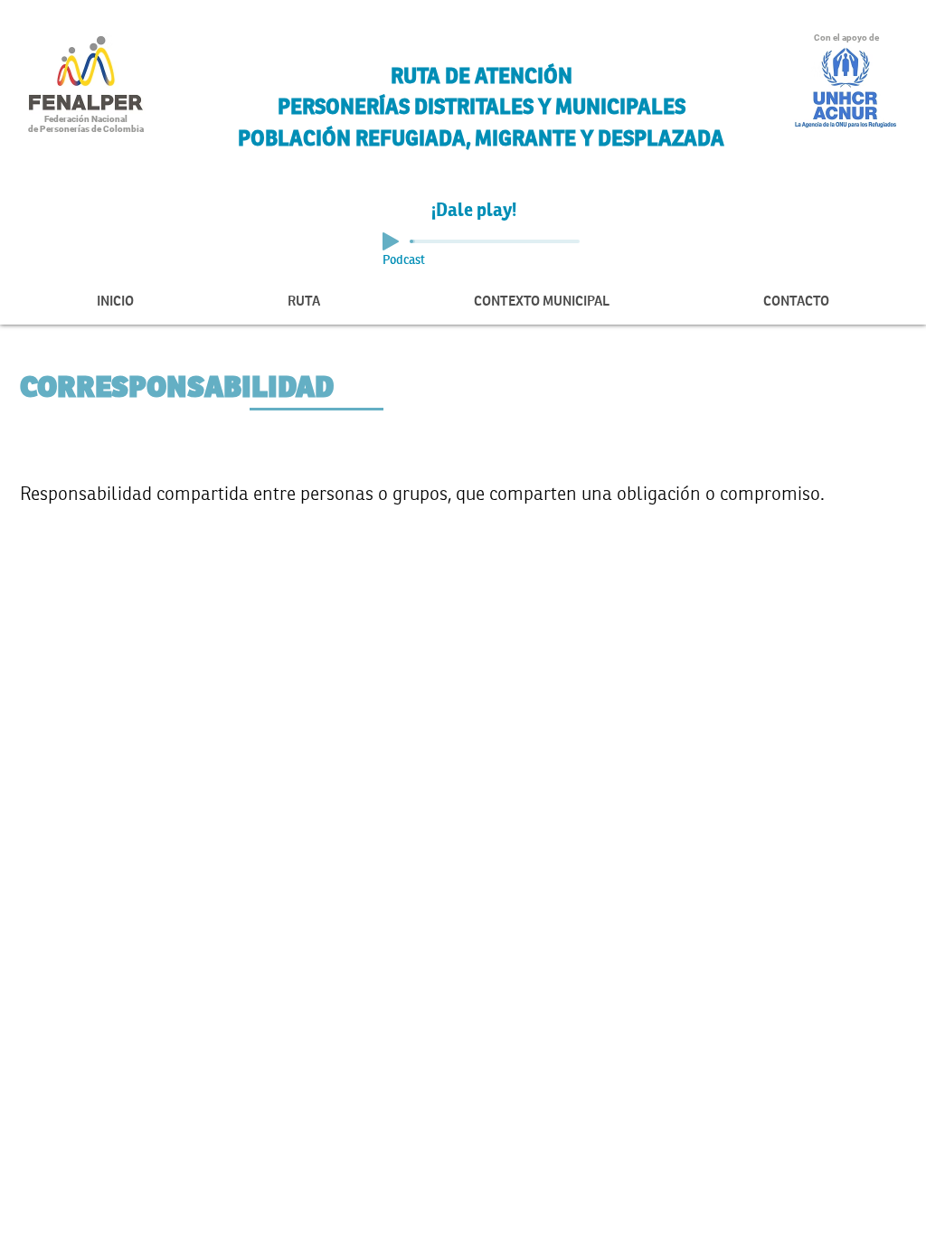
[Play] (391, 241)
